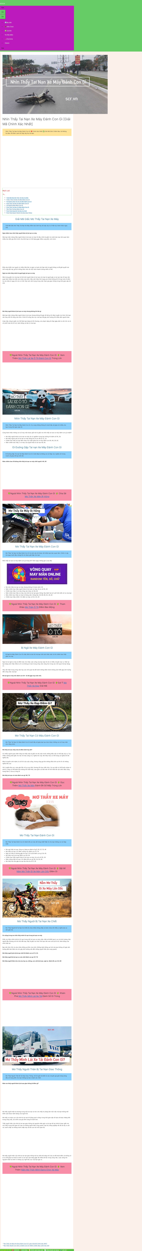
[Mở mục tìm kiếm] (3, 8)
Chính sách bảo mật (37, 1250)
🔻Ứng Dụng (9, 39)
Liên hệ (64, 1250)
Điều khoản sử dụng (52, 1250)
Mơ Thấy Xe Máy (26, 785)
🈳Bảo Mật (8, 22)
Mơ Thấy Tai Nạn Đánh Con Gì (15, 209)
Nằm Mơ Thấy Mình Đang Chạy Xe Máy (40, 1170)
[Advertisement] (36, 149)
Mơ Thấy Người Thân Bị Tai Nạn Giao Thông (19, 213)
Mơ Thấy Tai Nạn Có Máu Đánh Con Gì (18, 207)
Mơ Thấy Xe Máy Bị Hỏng (37, 496)
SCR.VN (2, 3)
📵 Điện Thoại (9, 26)
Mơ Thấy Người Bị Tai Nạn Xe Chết (17, 211)
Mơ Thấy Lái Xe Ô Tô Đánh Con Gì (34, 358)
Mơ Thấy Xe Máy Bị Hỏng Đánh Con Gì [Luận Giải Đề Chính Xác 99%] (25, 1243)
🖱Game (7, 43)
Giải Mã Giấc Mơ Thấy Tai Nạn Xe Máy (17, 197)
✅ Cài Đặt (8, 30)
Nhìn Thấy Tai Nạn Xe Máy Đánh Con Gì (18, 199)
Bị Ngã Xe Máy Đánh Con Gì (15, 205)
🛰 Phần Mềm (9, 35)
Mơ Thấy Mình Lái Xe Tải (30, 996)
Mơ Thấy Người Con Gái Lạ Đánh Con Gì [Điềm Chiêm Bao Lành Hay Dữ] (26, 1245)
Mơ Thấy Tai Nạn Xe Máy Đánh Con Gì (18, 203)
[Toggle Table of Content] (4, 194)
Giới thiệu (24, 1250)
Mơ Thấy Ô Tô (32, 607)
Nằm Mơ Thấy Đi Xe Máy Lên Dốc (33, 871)
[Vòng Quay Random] (37, 584)
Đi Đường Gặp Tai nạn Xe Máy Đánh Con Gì (19, 201)
